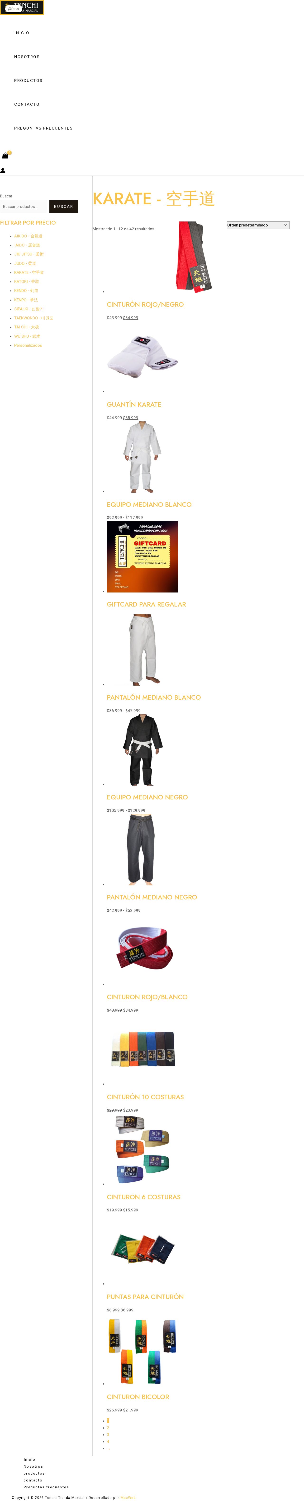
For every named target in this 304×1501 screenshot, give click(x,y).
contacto (27, 104)
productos (28, 80)
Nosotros (27, 56)
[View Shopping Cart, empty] (5, 156)
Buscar (6, 196)
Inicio (21, 32)
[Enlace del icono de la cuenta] (2, 172)
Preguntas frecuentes (43, 128)
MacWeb (128, 1498)
